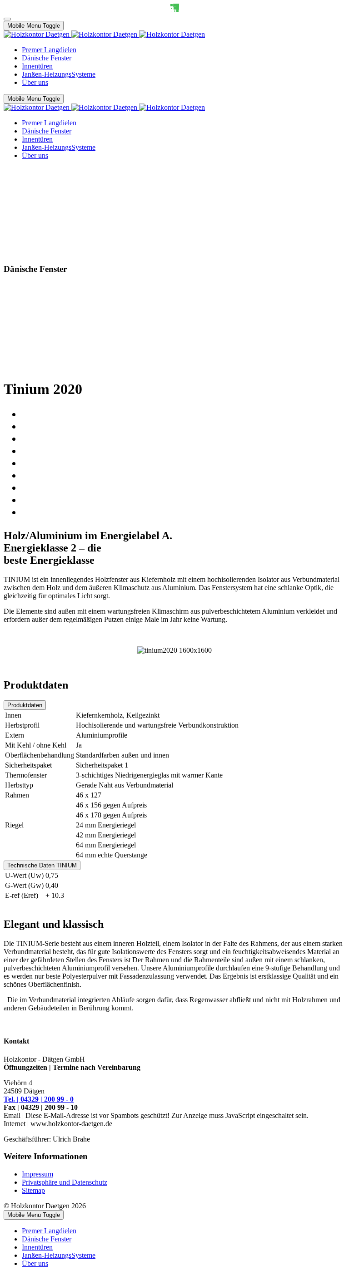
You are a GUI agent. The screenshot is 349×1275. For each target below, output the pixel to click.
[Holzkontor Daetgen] (104, 34)
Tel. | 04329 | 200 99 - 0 (39, 1099)
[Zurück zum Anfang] (7, 19)
